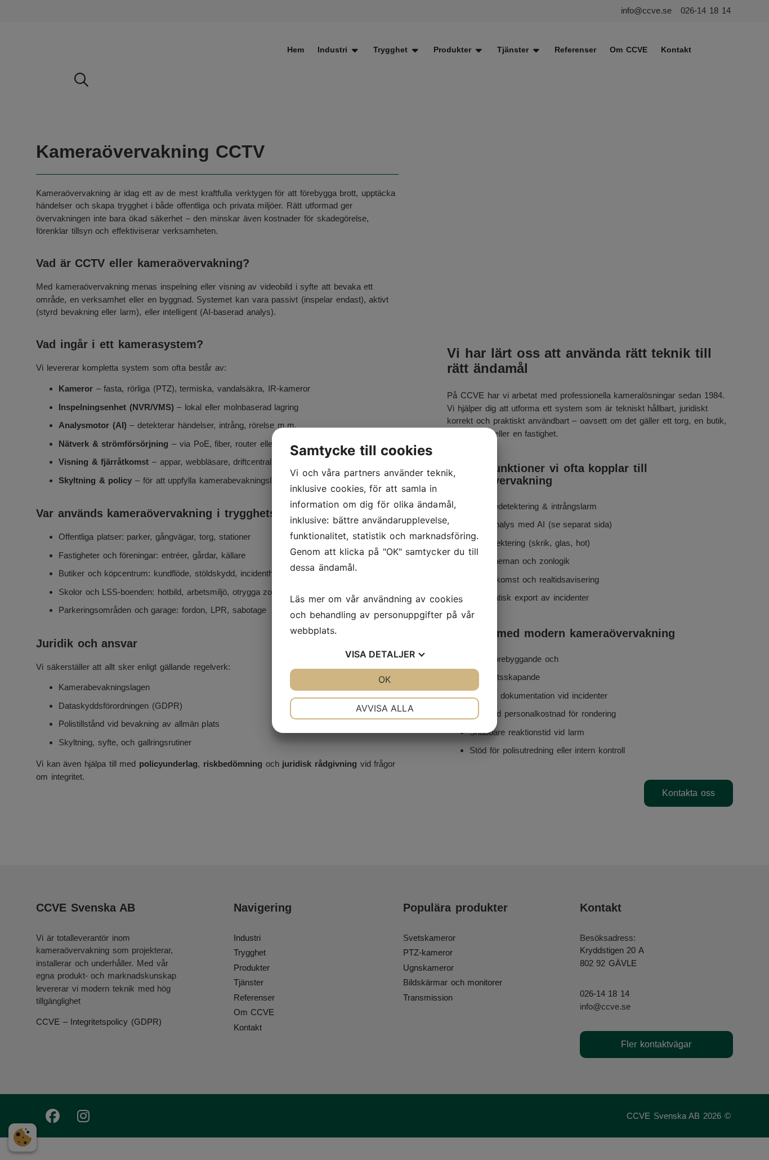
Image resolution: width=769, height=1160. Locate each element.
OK (384, 679)
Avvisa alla (385, 708)
